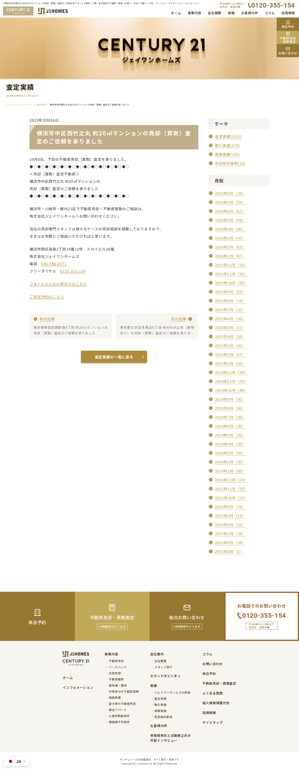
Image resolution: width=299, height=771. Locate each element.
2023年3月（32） (230, 524)
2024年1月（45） (230, 470)
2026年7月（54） (230, 202)
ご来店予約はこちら (46, 296)
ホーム (176, 12)
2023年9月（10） (230, 506)
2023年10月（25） (231, 497)
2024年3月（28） (230, 453)
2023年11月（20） (231, 488)
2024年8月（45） (230, 408)
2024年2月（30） (230, 461)
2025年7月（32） (230, 309)
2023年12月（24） (231, 479)
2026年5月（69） (230, 220)
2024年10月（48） (231, 390)
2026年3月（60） (230, 238)
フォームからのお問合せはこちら (58, 283)
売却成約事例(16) (230, 163)
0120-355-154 (72, 271)
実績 (231, 12)
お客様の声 (249, 12)
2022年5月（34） (230, 542)
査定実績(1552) (228, 136)
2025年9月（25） (230, 291)
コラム (270, 12)
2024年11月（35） (231, 381)
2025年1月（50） (230, 363)
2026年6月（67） (230, 211)
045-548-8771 (54, 263)
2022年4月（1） (229, 551)
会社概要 (214, 12)
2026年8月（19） (230, 193)
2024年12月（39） (231, 372)
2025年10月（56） (231, 282)
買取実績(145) (227, 154)
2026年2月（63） (230, 247)
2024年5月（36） (230, 435)
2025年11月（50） (231, 273)
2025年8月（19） (230, 300)
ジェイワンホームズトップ (19, 104)
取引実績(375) (227, 145)
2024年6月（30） (230, 426)
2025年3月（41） (230, 345)
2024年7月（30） (230, 417)
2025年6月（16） (230, 318)
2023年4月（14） (230, 515)
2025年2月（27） (230, 354)
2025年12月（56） (231, 264)
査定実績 (41, 104)
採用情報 (288, 12)
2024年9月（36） (230, 399)
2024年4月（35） (230, 444)
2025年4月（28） (230, 336)
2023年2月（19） (230, 533)
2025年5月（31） (230, 327)
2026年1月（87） (230, 255)
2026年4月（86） (230, 229)
